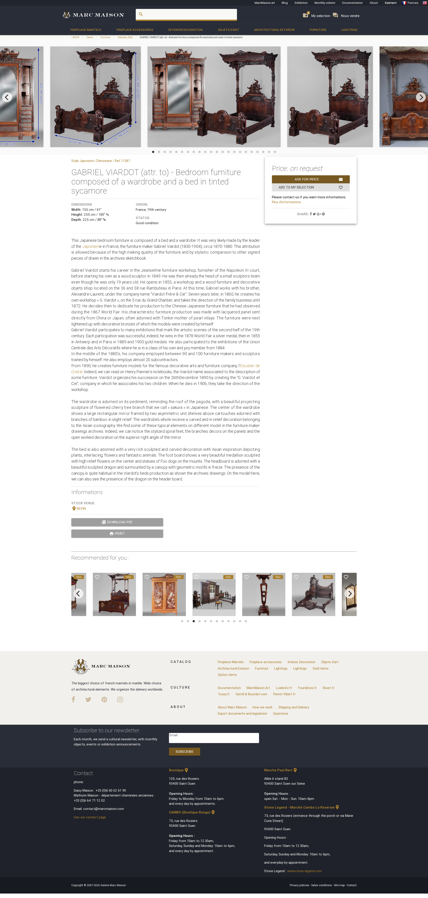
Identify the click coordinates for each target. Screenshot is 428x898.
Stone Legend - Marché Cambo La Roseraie (302, 807)
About (374, 3)
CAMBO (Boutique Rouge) (192, 812)
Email (173, 735)
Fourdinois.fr (307, 688)
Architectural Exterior (274, 30)
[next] (421, 97)
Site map (340, 885)
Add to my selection (311, 187)
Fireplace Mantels (85, 30)
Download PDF (117, 522)
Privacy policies (300, 885)
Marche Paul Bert (281, 770)
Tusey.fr (224, 694)
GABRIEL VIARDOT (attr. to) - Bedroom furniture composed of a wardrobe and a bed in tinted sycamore (191, 37)
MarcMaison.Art (258, 688)
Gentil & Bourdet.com (251, 694)
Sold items (321, 668)
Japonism (90, 246)
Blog (285, 3)
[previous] (7, 97)
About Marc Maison (232, 707)
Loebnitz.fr (284, 688)
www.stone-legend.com (304, 871)
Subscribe (185, 751)
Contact (391, 3)
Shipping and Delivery (293, 707)
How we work (262, 707)
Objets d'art (228, 30)
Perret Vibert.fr (284, 694)
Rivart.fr (329, 688)
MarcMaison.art (265, 3)
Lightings (350, 30)
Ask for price (319, 179)
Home (89, 37)
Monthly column (325, 3)
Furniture (318, 30)
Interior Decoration (185, 30)
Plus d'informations (286, 202)
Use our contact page (90, 817)
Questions (280, 713)
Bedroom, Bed (125, 37)
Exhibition (301, 3)
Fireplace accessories (134, 30)
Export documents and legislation (242, 713)
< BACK (75, 37)
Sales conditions (322, 885)
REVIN (78, 508)
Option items (227, 674)
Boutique (179, 770)
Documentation (352, 3)
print (117, 533)
